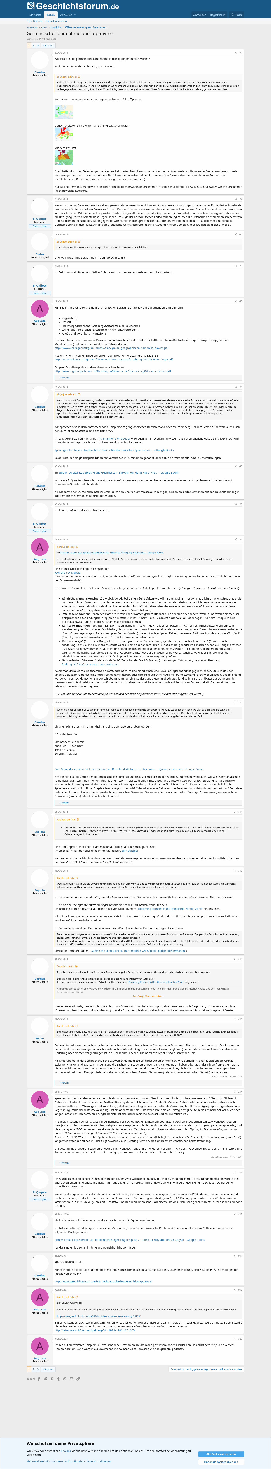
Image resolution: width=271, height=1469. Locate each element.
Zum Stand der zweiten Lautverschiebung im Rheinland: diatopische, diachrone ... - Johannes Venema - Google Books (129, 769)
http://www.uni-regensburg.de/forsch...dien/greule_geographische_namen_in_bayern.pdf (111, 348)
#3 (240, 234)
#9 (240, 539)
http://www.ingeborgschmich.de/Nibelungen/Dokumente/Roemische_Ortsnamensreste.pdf (113, 371)
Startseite (35, 15)
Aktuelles (66, 15)
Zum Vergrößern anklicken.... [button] (148, 996)
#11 (240, 812)
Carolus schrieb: (65, 546)
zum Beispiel (130, 850)
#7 (240, 466)
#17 (240, 1214)
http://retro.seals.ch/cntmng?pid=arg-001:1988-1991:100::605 (95, 1330)
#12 (240, 870)
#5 (240, 301)
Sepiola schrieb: (65, 966)
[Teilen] (236, 53)
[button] (74, 14)
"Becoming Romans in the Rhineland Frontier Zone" (170, 908)
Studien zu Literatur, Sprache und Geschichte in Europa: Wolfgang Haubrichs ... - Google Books (119, 472)
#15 (240, 1092)
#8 (240, 504)
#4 (240, 266)
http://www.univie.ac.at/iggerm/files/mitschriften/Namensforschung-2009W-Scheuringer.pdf (114, 359)
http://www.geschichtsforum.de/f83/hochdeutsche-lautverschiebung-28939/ (103, 1281)
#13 (240, 959)
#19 (240, 1289)
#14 (240, 1018)
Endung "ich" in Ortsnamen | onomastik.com (90, 664)
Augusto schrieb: (66, 819)
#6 (240, 387)
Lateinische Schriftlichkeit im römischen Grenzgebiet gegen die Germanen (138, 950)
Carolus (33, 39)
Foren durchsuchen (56, 21)
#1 (240, 52)
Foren (51, 15)
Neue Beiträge (34, 21)
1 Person (64, 377)
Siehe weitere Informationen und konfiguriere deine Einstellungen (69, 1461)
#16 (240, 1172)
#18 (240, 1256)
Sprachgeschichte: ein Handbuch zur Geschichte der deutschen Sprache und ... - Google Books (114, 450)
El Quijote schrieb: (67, 76)
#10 (240, 702)
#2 (240, 199)
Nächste (47, 45)
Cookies (66, 1451)
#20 (240, 1338)
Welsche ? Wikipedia (67, 572)
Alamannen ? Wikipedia (115, 438)
